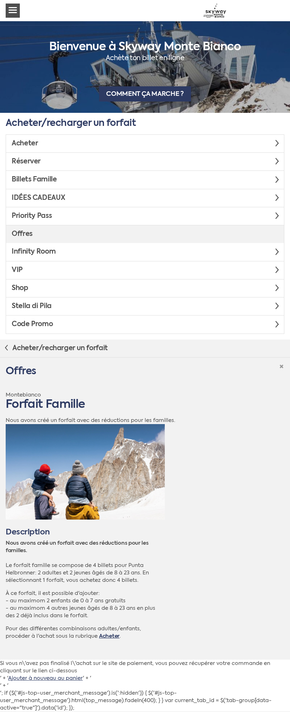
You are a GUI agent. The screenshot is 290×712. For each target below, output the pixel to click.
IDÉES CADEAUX (38, 198)
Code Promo (32, 324)
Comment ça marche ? (145, 94)
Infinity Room (34, 252)
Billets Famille (34, 179)
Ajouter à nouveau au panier (45, 678)
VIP (17, 270)
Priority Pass (32, 216)
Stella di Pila (32, 306)
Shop (20, 288)
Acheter (25, 143)
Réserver (26, 161)
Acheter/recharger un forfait (59, 348)
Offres (22, 234)
